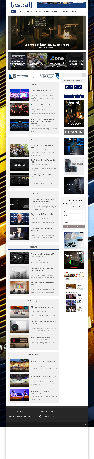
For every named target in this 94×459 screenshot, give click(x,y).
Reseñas (46, 11)
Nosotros (73, 424)
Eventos (37, 109)
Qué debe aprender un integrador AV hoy (43, 376)
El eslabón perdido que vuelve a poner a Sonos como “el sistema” (43, 269)
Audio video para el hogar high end (41, 337)
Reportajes (20, 11)
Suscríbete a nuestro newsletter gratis (74, 226)
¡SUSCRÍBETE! (75, 11)
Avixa (37, 378)
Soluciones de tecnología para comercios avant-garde (43, 322)
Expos (37, 92)
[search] (84, 75)
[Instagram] (71, 87)
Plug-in (37, 311)
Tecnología (55, 11)
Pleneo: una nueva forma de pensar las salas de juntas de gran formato (43, 200)
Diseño (37, 364)
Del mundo (38, 164)
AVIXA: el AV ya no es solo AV (40, 391)
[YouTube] (80, 87)
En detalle (38, 256)
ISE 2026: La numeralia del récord (41, 90)
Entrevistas (38, 203)
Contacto (77, 424)
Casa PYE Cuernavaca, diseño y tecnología (44, 362)
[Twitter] (67, 87)
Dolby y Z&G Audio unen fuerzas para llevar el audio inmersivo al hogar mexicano (42, 121)
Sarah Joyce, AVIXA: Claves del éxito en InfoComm (43, 215)
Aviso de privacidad (83, 424)
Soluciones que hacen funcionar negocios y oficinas (44, 308)
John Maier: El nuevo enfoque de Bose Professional (42, 229)
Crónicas (38, 11)
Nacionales (38, 149)
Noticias (30, 11)
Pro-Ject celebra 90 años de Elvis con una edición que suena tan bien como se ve (44, 106)
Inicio (13, 11)
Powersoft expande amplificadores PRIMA (43, 254)
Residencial (38, 339)
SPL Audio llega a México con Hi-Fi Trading (41, 176)
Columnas (65, 11)
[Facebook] (76, 87)
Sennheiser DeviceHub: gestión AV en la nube (43, 283)
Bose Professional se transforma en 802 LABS (43, 161)
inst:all (33, 92)
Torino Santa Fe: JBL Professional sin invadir (42, 146)
